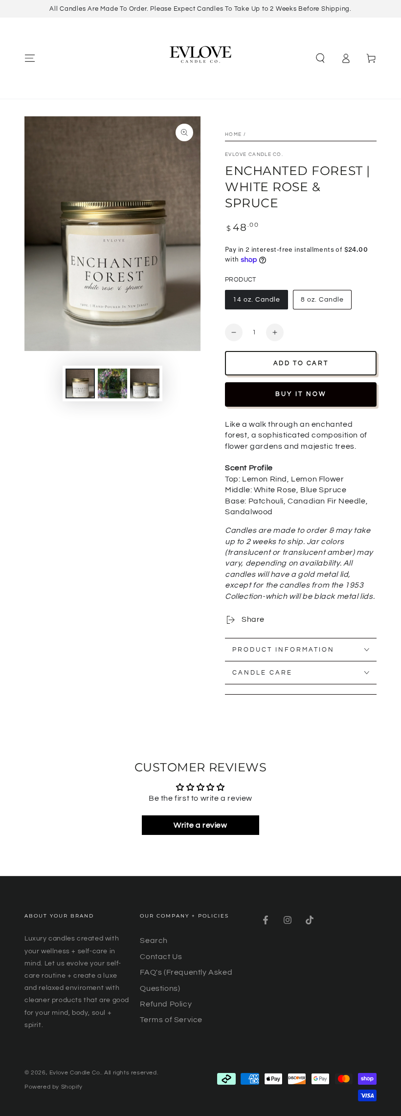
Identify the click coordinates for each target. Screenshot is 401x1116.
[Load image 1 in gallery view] (80, 383)
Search (154, 940)
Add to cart (301, 363)
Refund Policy (166, 1004)
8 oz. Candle (322, 299)
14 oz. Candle (256, 299)
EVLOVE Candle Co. (254, 154)
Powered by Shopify (53, 1087)
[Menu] (30, 58)
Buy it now (300, 394)
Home (233, 134)
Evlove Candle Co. (75, 1073)
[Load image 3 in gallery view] (144, 383)
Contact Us (161, 957)
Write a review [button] (200, 825)
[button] (320, 58)
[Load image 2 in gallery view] (112, 383)
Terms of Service (171, 1020)
